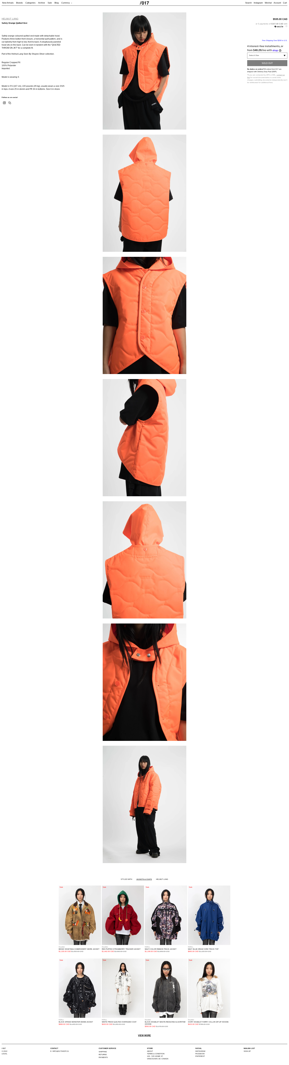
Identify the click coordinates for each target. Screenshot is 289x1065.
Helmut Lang (10, 18)
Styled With (126, 879)
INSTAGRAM (200, 1051)
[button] (267, 25)
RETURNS (103, 1054)
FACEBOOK (200, 1054)
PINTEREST (200, 1056)
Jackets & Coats (144, 879)
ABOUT (150, 1051)
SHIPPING (103, 1052)
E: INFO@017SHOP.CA (59, 1051)
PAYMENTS (103, 1057)
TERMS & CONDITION (155, 1054)
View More (144, 1035)
